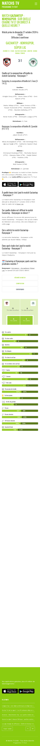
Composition (20, 283)
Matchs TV (10, 4)
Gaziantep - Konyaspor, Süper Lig (20, 45)
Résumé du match (20, 277)
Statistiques (20, 289)
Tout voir (7, 729)
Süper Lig (19, 204)
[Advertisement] (20, 535)
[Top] (34, 741)
